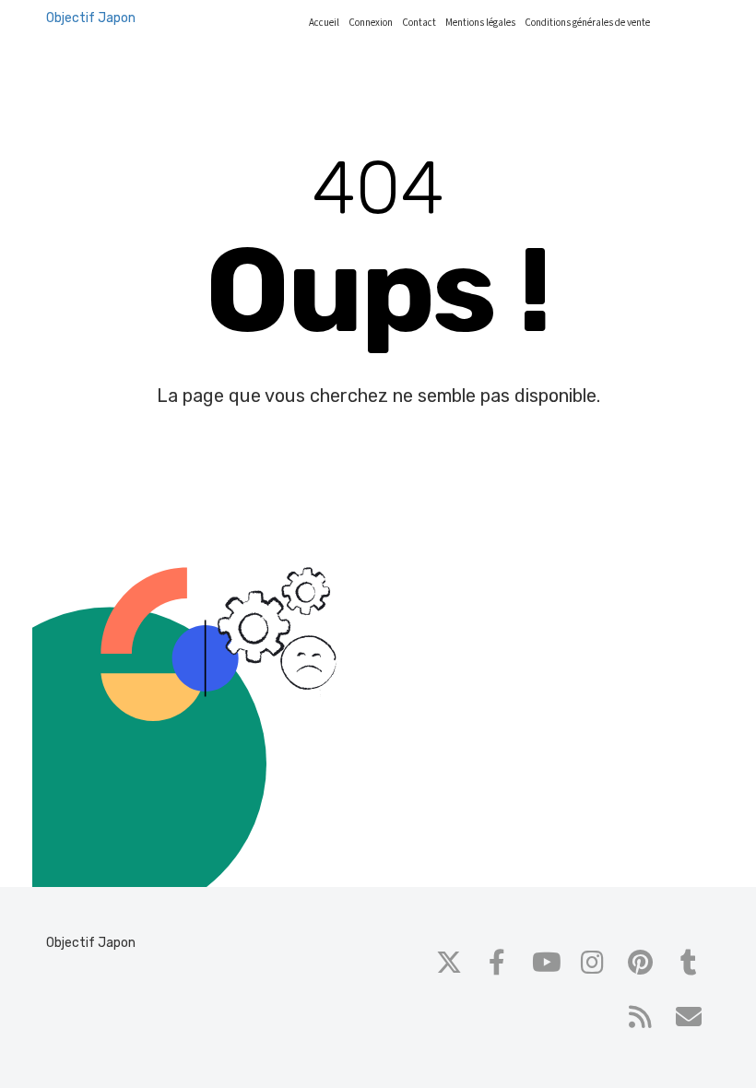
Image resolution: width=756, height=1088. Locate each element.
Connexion (370, 23)
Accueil (324, 23)
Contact (419, 23)
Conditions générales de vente (587, 23)
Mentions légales (480, 23)
